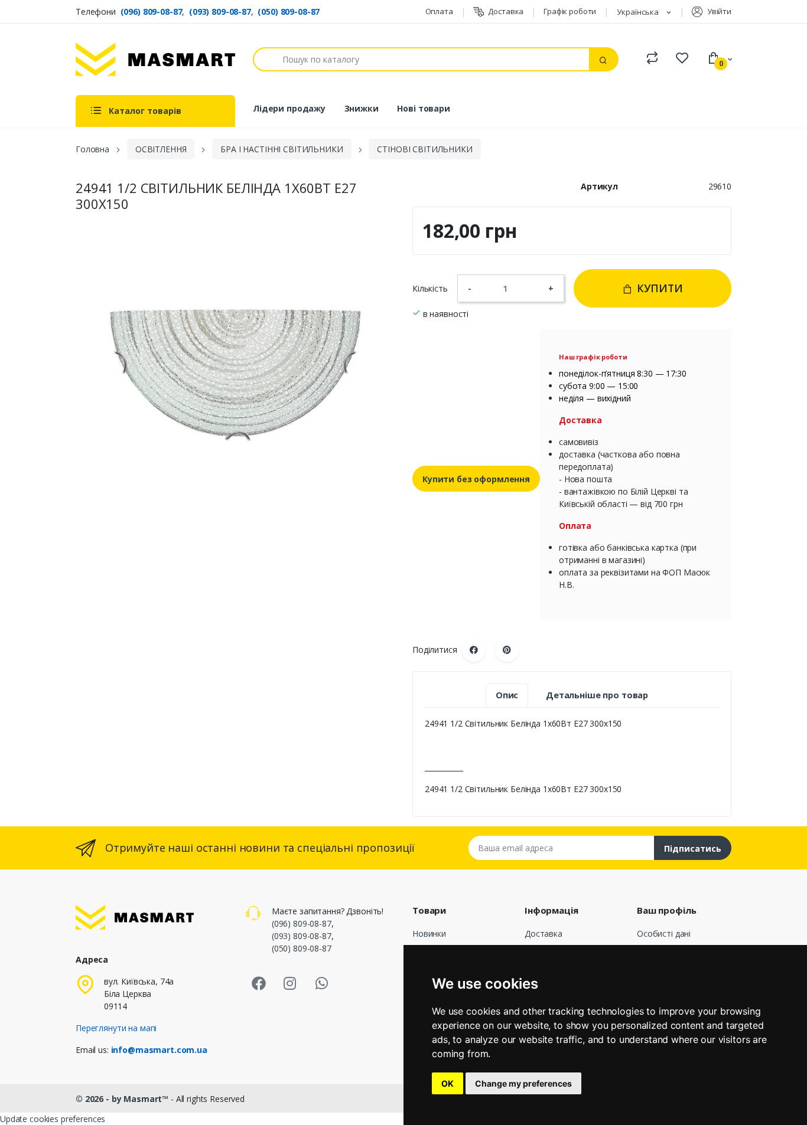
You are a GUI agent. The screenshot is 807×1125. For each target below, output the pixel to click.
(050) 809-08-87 (289, 11)
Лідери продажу (289, 108)
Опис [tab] (507, 695)
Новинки (429, 933)
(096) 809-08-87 (152, 11)
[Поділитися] (474, 650)
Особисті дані (664, 933)
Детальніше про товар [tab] (597, 695)
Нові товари (423, 108)
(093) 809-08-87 (220, 11)
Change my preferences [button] (523, 1083)
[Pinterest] (507, 650)
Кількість (430, 288)
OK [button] (447, 1083)
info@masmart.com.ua (159, 1049)
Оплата (439, 11)
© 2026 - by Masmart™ (123, 1098)
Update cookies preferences (52, 1118)
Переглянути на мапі (116, 1028)
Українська (638, 11)
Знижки (361, 108)
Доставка (505, 11)
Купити (658, 288)
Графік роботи (570, 11)
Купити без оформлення (476, 479)
